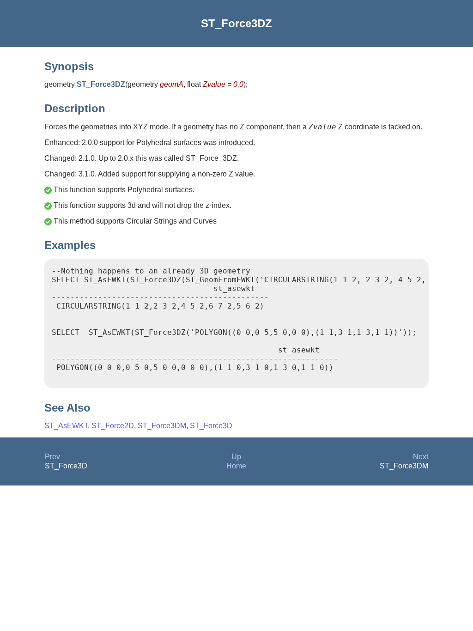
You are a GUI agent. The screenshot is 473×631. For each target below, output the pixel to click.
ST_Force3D (211, 426)
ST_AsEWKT (66, 426)
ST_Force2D (112, 426)
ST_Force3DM (162, 426)
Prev (52, 457)
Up (236, 457)
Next (420, 457)
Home (236, 466)
